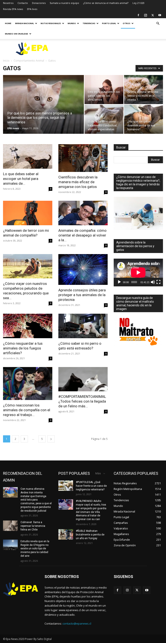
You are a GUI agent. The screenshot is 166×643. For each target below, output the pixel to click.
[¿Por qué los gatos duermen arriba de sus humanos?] (143, 119)
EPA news (13, 128)
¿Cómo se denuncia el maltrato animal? (105, 3)
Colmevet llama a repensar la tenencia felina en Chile (33, 526)
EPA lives (32, 9)
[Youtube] (159, 15)
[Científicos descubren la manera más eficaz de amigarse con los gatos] (83, 158)
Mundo (72, 23)
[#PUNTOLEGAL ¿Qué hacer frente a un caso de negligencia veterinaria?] (65, 485)
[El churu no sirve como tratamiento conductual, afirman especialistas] (104, 119)
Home (8, 23)
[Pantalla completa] (158, 282)
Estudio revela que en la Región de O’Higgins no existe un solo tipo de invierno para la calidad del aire (35, 548)
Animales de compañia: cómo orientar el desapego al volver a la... (82, 235)
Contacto (23, 3)
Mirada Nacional (24, 23)
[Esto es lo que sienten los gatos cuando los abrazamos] (104, 89)
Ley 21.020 (138, 3)
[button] (158, 23)
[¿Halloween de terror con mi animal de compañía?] (27, 213)
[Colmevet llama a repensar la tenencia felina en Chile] (10, 526)
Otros (126, 23)
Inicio (6, 60)
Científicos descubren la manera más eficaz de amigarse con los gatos (77, 182)
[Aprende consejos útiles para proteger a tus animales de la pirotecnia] (83, 269)
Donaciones (39, 3)
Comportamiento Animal (29, 60)
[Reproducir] (119, 282)
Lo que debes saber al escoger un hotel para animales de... (20, 179)
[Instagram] (145, 15)
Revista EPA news (13, 9)
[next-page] (51, 438)
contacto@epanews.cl (76, 623)
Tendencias (89, 23)
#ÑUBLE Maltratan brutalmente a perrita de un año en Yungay (90, 534)
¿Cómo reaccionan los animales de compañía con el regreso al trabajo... (26, 410)
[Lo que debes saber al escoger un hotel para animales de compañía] (27, 156)
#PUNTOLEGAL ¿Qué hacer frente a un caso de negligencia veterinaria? (91, 486)
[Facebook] (138, 15)
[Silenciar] (153, 282)
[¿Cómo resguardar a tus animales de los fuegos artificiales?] (27, 326)
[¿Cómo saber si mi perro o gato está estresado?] (83, 326)
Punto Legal (109, 23)
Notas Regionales (51, 23)
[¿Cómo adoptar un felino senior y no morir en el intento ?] (143, 89)
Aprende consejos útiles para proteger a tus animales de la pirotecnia (82, 295)
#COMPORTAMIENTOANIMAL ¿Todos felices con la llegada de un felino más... (82, 401)
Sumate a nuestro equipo (64, 3)
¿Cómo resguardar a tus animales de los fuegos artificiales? (23, 348)
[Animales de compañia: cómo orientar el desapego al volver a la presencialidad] (83, 213)
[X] (152, 15)
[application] (138, 272)
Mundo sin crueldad (16, 33)
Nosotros (8, 3)
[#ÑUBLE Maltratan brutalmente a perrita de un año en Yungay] (65, 534)
